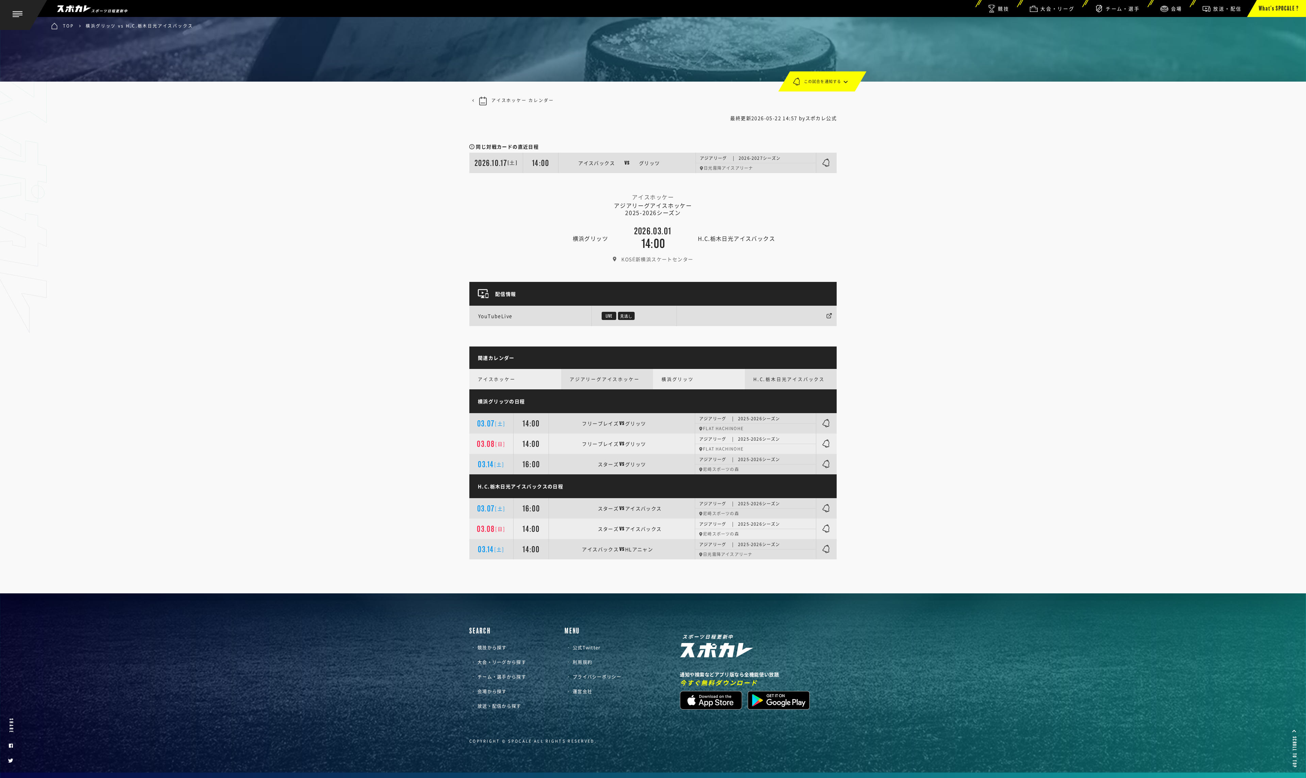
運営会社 (582, 691)
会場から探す (492, 691)
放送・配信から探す (499, 706)
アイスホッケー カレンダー (522, 100)
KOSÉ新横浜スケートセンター (657, 259)
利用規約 (582, 662)
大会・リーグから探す (502, 662)
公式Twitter (587, 647)
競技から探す (492, 647)
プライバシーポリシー (597, 676)
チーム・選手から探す (502, 676)
